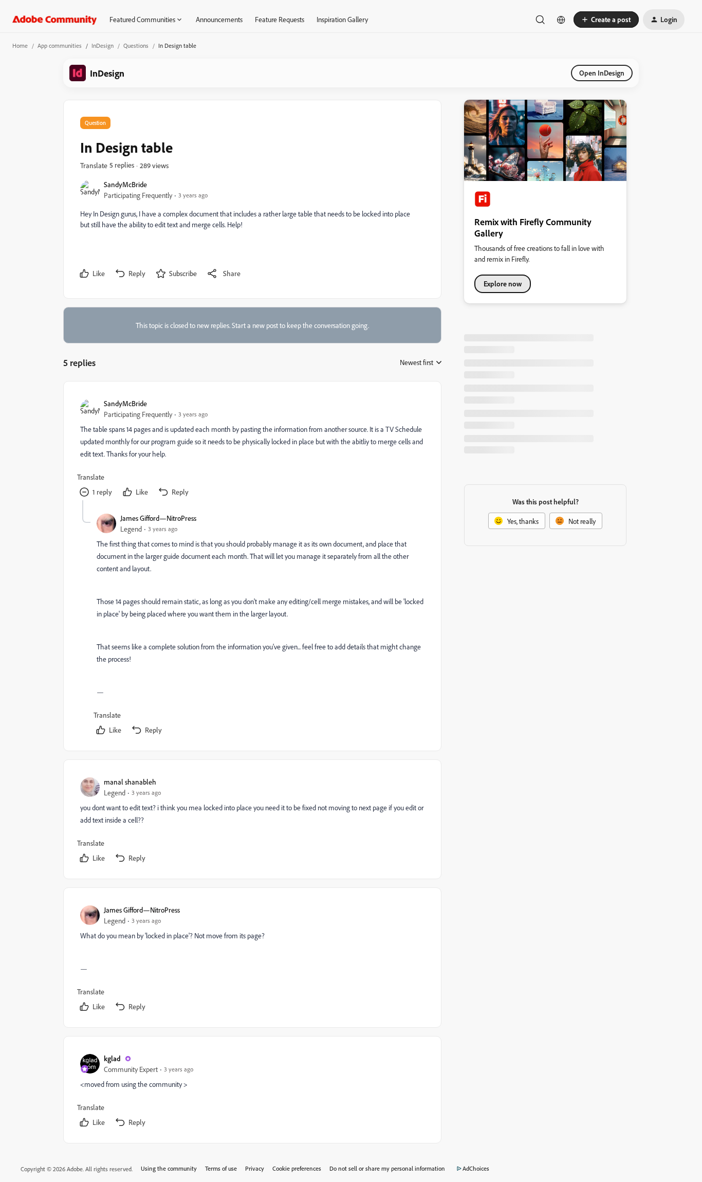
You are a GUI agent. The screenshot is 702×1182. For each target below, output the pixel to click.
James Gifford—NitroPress (158, 518)
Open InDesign (601, 72)
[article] (252, 449)
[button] (606, 19)
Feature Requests (279, 19)
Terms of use (221, 1168)
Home (20, 45)
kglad (112, 1058)
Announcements (219, 19)
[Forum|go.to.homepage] (54, 19)
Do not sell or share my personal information (387, 1168)
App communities (60, 45)
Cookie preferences (296, 1168)
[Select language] (561, 19)
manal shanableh (130, 781)
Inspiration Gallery (342, 19)
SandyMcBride (125, 184)
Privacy (254, 1168)
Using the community (169, 1168)
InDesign (102, 45)
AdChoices (476, 1168)
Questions (136, 45)
